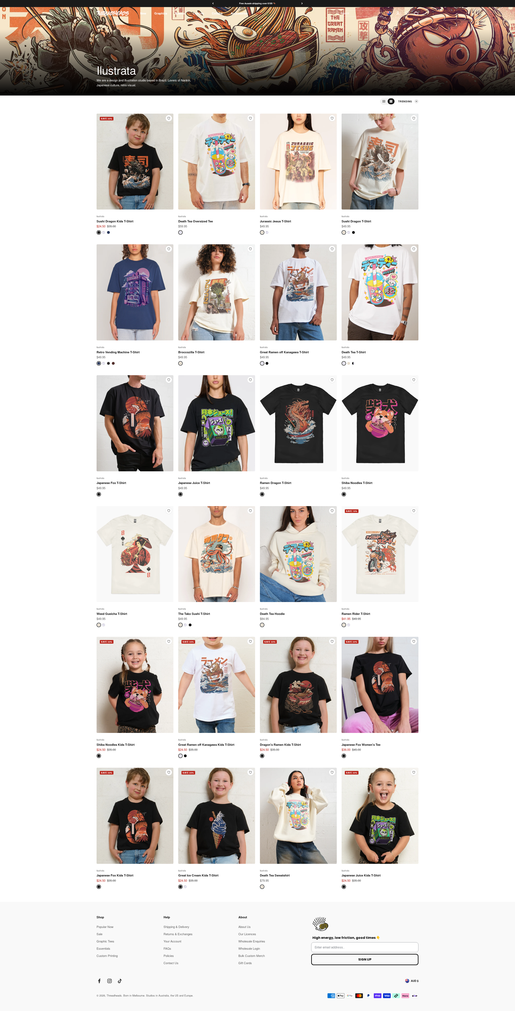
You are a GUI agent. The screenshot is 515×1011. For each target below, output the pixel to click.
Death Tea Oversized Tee (195, 221)
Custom (198, 13)
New (143, 13)
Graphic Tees (105, 941)
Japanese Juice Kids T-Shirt (361, 875)
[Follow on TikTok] (120, 981)
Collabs (217, 13)
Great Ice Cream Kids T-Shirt (198, 875)
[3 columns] (383, 101)
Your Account (172, 941)
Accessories (239, 13)
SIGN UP (364, 959)
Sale (259, 13)
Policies (169, 955)
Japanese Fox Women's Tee (361, 744)
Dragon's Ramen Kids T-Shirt (280, 744)
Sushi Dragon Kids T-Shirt (115, 221)
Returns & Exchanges (178, 934)
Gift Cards (245, 963)
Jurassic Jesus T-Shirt (275, 221)
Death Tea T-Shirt (354, 352)
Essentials (103, 948)
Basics (180, 13)
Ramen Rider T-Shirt (356, 613)
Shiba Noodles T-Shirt (357, 483)
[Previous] (213, 3)
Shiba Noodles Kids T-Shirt (116, 744)
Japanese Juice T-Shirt (194, 483)
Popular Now (105, 927)
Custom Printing (107, 955)
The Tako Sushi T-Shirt (194, 613)
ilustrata (100, 216)
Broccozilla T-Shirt (191, 352)
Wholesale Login (249, 948)
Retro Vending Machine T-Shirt (118, 352)
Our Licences (247, 934)
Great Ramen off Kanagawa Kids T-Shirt (206, 744)
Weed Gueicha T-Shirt (112, 613)
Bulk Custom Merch (251, 955)
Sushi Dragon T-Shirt (356, 221)
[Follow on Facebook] (99, 981)
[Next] (302, 3)
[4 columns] (391, 101)
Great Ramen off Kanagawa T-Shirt (284, 352)
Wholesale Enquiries (251, 941)
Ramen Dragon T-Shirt (275, 483)
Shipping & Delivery (176, 927)
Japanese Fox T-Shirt (111, 483)
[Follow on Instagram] (109, 981)
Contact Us (171, 963)
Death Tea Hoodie (272, 613)
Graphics (160, 13)
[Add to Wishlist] (169, 118)
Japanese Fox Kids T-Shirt (115, 875)
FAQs (167, 948)
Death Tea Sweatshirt (275, 875)
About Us (244, 927)
